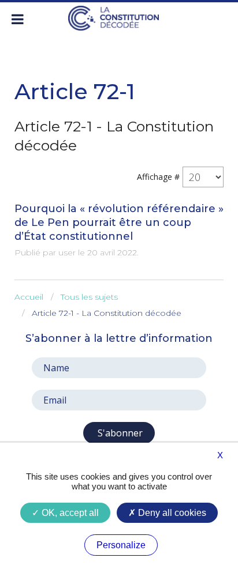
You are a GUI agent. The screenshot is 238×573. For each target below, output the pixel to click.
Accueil (28, 297)
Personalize (121, 545)
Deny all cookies (171, 513)
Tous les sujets (89, 297)
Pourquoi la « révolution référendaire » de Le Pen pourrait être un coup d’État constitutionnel (119, 222)
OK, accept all (69, 513)
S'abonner (119, 433)
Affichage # (158, 176)
